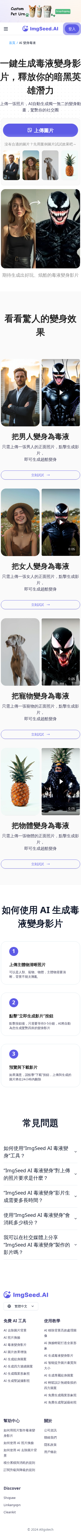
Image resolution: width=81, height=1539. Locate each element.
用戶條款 (50, 1452)
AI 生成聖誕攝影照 (17, 1380)
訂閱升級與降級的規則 (19, 1470)
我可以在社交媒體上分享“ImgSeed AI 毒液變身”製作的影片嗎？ (37, 1244)
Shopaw (10, 1498)
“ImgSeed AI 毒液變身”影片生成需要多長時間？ (37, 1196)
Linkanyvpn (12, 1505)
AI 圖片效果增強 (15, 1352)
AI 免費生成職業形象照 (60, 1395)
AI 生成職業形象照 (17, 1373)
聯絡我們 (50, 1437)
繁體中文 (21, 1306)
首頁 (12, 43)
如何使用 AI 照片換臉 (19, 1443)
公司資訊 (50, 1430)
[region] (60, 392)
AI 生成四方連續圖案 (18, 1366)
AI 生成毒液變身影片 (58, 1355)
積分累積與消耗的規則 (19, 1462)
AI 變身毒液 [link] (27, 43)
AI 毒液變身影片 (15, 1344)
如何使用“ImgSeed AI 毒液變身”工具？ (36, 1152)
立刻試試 (37, 475)
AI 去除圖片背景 (15, 1330)
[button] (61, 392)
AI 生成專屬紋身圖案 (58, 1375)
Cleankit (10, 1512)
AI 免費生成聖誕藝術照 (60, 1402)
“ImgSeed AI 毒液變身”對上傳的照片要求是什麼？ (37, 1174)
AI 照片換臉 (12, 1337)
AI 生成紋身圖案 (15, 1359)
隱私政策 (50, 1444)
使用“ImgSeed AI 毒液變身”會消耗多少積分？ (37, 1218)
